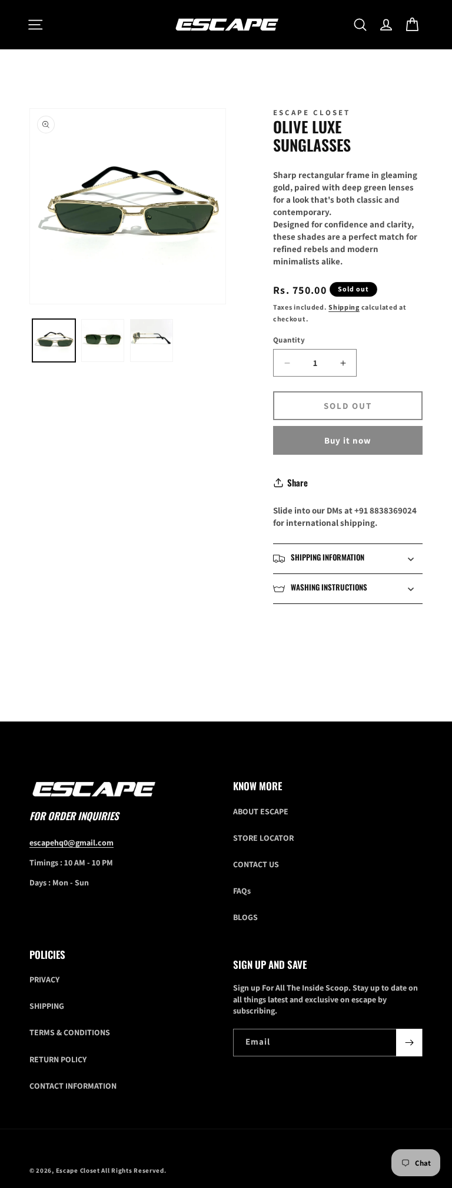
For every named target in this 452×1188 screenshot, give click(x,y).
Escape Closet (79, 1170)
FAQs (242, 890)
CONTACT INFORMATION (73, 1085)
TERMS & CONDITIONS (69, 1032)
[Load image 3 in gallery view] (151, 340)
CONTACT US (256, 864)
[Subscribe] (409, 1042)
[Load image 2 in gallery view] (102, 340)
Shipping (344, 307)
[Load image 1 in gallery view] (53, 340)
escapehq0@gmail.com (71, 842)
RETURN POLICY (58, 1059)
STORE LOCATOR (263, 838)
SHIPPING (46, 1006)
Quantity (289, 340)
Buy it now (347, 440)
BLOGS (245, 917)
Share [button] (297, 482)
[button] (35, 25)
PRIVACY (44, 979)
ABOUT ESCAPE (260, 811)
